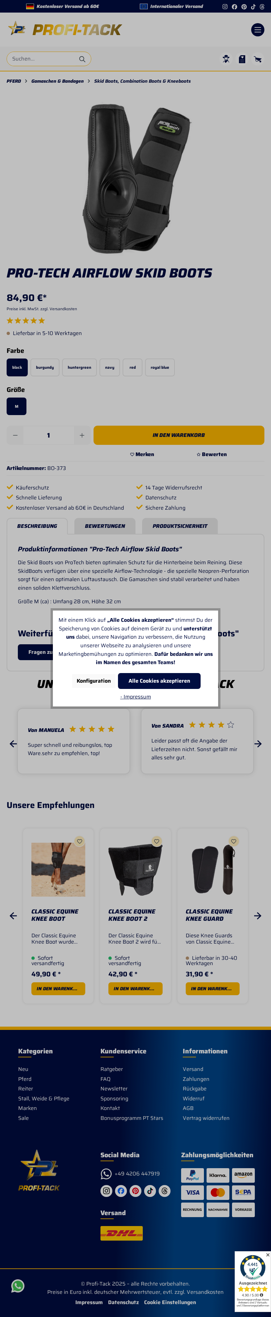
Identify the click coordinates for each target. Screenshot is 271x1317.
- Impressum (135, 697)
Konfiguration (94, 681)
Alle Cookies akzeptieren (159, 681)
